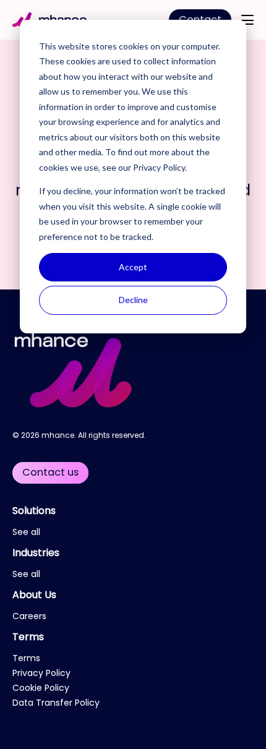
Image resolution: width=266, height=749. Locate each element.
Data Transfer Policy (56, 702)
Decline (133, 299)
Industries (35, 553)
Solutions (34, 510)
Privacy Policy (159, 167)
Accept (133, 267)
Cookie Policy (40, 688)
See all (26, 532)
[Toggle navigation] (247, 20)
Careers (29, 616)
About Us (34, 595)
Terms (28, 637)
